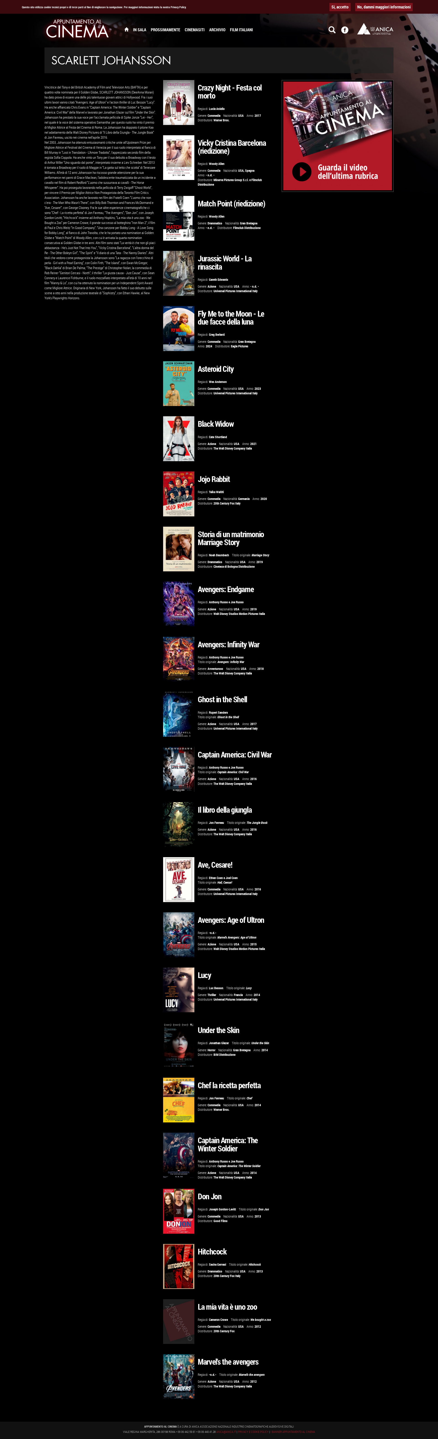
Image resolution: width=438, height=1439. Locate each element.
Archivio (217, 29)
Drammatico (215, 223)
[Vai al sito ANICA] (375, 29)
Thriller (212, 995)
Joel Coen (232, 878)
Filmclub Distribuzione (247, 228)
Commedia (214, 115)
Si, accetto (340, 7)
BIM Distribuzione (224, 1054)
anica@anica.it (226, 1432)
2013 (258, 1216)
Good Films (220, 1221)
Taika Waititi (216, 492)
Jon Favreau (216, 822)
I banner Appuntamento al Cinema (293, 1432)
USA (241, 115)
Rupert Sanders (218, 712)
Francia (238, 995)
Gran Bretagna (248, 223)
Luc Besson (216, 988)
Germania (244, 499)
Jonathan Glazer (219, 1043)
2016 (253, 779)
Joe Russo (237, 602)
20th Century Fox (224, 1331)
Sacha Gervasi (217, 1264)
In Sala (139, 29)
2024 (209, 346)
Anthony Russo (218, 602)
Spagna (249, 170)
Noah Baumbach (219, 555)
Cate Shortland (218, 437)
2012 (258, 1326)
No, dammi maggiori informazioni (384, 7)
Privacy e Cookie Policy (253, 1432)
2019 (259, 562)
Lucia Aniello (217, 109)
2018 (260, 668)
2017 (258, 115)
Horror (211, 1050)
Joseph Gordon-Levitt (222, 1209)
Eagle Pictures (239, 346)
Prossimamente (165, 29)
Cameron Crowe (218, 1319)
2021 (253, 444)
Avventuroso (215, 668)
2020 (264, 499)
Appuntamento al (77, 30)
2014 (257, 995)
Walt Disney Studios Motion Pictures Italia (239, 614)
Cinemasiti (195, 29)
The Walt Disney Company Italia (233, 448)
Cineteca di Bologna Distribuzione (234, 566)
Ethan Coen (216, 878)
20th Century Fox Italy (227, 503)
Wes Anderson (218, 382)
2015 (253, 944)
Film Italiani (241, 29)
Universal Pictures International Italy (236, 291)
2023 (258, 388)
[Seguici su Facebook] (347, 32)
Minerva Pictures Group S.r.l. (231, 180)
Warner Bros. (221, 120)
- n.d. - (210, 175)
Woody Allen (216, 163)
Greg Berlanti (217, 334)
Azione (212, 286)
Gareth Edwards (218, 279)
